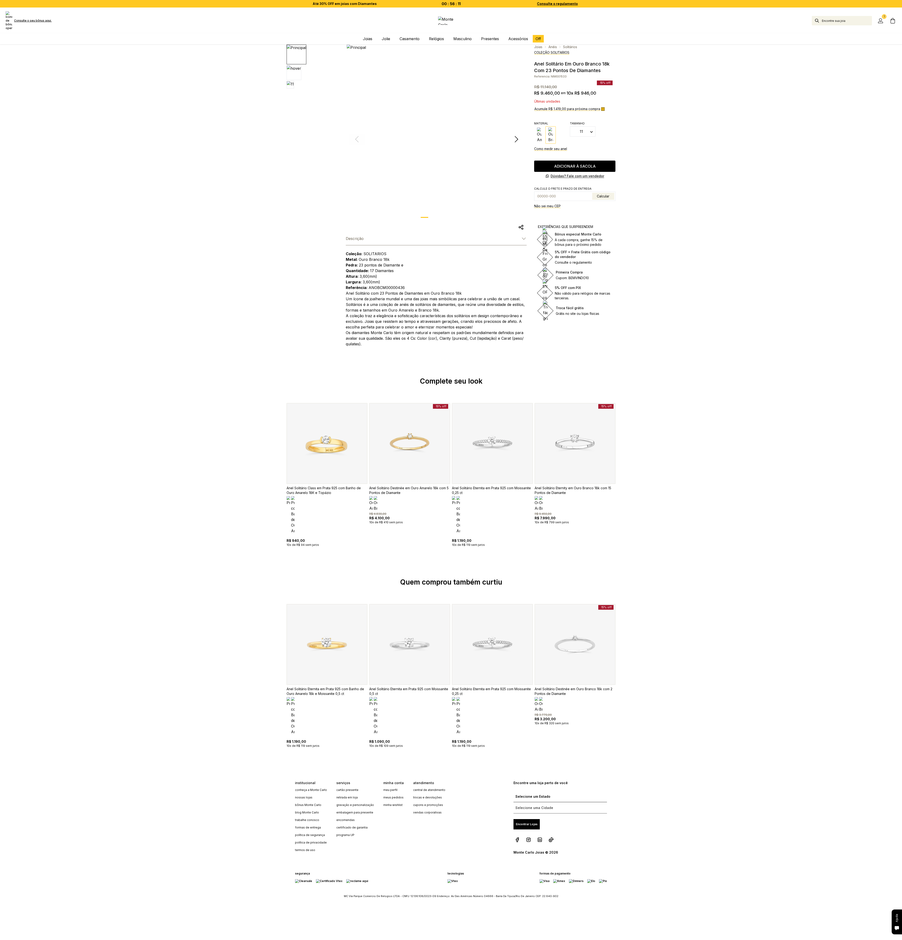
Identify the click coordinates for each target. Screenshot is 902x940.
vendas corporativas (427, 812)
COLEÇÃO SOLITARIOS (551, 52)
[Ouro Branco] (550, 135)
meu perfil (390, 790)
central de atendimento (429, 790)
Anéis (552, 47)
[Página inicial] (451, 20)
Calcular (603, 196)
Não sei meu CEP (547, 206)
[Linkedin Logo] (540, 840)
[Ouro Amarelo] (539, 135)
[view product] (327, 443)
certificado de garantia (352, 827)
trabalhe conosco (307, 820)
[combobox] (847, 20)
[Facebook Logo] (517, 840)
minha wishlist (393, 805)
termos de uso (305, 850)
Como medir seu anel (550, 149)
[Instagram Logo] (528, 840)
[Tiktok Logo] (551, 840)
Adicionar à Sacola (575, 166)
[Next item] (516, 139)
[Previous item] (280, 485)
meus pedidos (393, 797)
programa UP (345, 835)
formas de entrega (308, 827)
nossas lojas (303, 797)
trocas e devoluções (427, 797)
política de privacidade (311, 842)
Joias (538, 47)
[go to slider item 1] (436, 217)
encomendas (345, 820)
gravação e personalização (355, 805)
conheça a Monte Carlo (311, 790)
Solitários (570, 47)
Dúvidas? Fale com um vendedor (577, 176)
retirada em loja (347, 797)
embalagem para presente (354, 812)
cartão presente (347, 790)
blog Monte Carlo (307, 812)
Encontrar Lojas (526, 824)
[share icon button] (521, 227)
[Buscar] (817, 20)
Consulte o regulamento (557, 4)
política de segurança (310, 835)
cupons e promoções (428, 805)
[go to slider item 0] (424, 217)
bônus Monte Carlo (308, 805)
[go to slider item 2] (449, 217)
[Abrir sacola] (892, 20)
